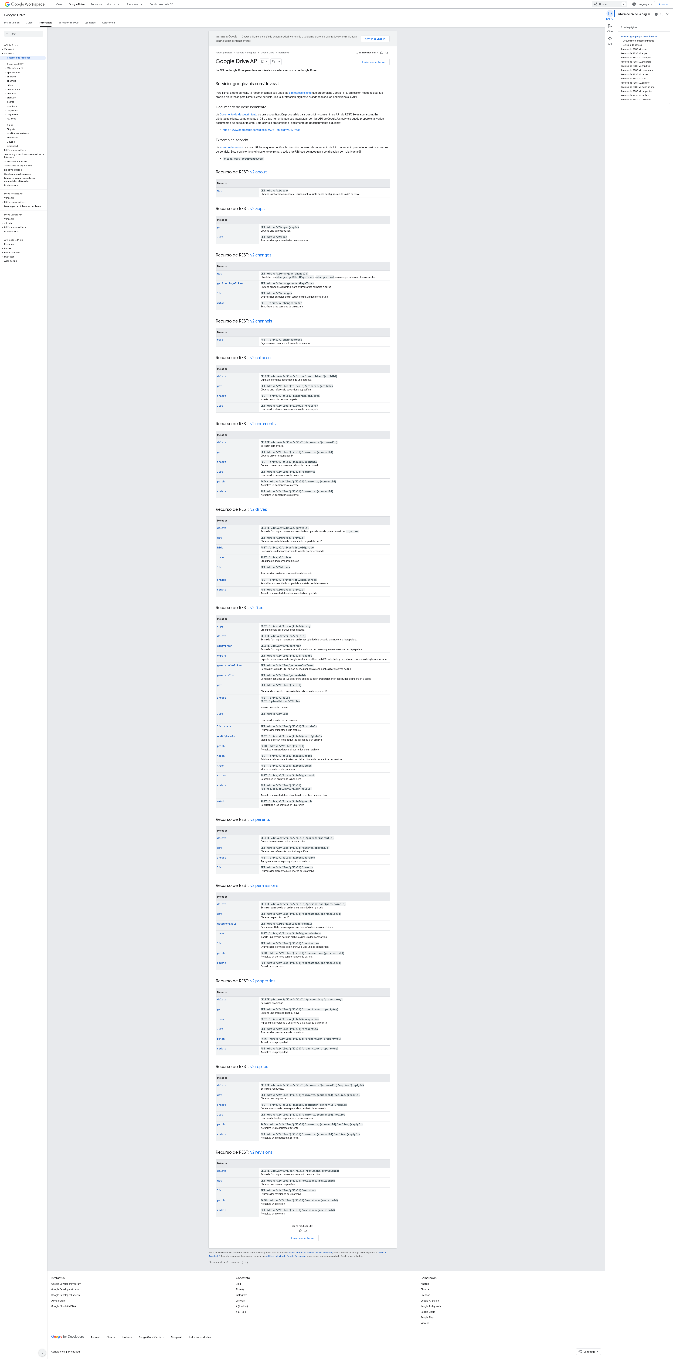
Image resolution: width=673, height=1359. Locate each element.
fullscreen (662, 14)
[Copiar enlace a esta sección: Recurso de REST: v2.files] (266, 608)
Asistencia (108, 22)
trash (220, 765)
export (221, 655)
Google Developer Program (66, 1283)
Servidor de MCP (69, 22)
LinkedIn (240, 1300)
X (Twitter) (242, 1306)
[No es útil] (387, 52)
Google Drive (77, 4)
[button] (23, 49)
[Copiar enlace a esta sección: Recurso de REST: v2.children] (274, 358)
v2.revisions (261, 1152)
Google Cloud (428, 1311)
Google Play (427, 1317)
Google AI (176, 1337)
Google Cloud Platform (151, 1337)
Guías (29, 22)
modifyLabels (226, 736)
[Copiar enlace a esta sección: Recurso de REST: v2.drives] (270, 510)
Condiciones (58, 1351)
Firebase (425, 1295)
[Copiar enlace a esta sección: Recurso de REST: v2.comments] (279, 424)
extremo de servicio (232, 147)
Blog (238, 1283)
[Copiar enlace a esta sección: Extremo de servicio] (251, 140)
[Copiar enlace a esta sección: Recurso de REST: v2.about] (270, 172)
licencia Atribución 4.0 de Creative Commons (309, 1252)
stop (220, 339)
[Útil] (381, 52)
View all (425, 1323)
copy (220, 626)
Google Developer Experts (65, 1295)
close (667, 14)
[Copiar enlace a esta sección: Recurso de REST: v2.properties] (279, 981)
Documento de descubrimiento (238, 114)
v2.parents (260, 819)
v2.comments (263, 423)
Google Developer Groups (65, 1289)
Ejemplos (90, 22)
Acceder (664, 4)
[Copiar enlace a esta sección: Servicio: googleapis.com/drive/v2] (283, 84)
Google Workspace (246, 52)
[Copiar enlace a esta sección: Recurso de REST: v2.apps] (268, 209)
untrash (222, 775)
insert (221, 395)
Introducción (11, 22)
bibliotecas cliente (300, 92)
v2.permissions (264, 885)
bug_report (656, 14)
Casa (59, 4)
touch (221, 755)
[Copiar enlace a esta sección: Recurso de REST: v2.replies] (271, 1067)
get (219, 190)
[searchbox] (23, 34)
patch (221, 481)
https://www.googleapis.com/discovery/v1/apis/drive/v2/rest (261, 130)
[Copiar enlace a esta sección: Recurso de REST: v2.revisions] (275, 1153)
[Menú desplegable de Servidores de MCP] (177, 4)
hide (220, 547)
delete (221, 376)
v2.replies (259, 1066)
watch (221, 303)
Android (425, 1283)
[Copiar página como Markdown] (274, 62)
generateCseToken (229, 665)
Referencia (45, 22)
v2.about (258, 172)
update (221, 491)
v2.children (260, 357)
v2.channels (261, 321)
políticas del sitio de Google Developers (286, 1256)
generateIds (225, 675)
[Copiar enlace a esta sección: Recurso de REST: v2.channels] (275, 321)
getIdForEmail (226, 923)
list (220, 237)
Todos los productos (103, 4)
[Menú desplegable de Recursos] (142, 4)
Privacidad (74, 1351)
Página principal (224, 52)
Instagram (241, 1295)
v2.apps (257, 208)
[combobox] (609, 4)
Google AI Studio (430, 1300)
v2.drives (258, 509)
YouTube (241, 1311)
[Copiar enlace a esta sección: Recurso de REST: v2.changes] (274, 255)
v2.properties (263, 981)
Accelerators (58, 1300)
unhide (221, 579)
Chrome (425, 1289)
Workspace (35, 4)
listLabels (224, 726)
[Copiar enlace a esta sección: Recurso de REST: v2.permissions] (281, 886)
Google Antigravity (431, 1306)
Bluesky (240, 1289)
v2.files (256, 607)
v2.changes (260, 255)
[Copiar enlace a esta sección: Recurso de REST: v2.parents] (273, 820)
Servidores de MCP (161, 4)
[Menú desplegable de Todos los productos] (119, 4)
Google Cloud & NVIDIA (63, 1306)
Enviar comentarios (373, 62)
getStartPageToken (230, 283)
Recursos (132, 4)
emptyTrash (224, 645)
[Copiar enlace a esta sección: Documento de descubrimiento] (269, 107)
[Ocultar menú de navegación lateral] (42, 1352)
